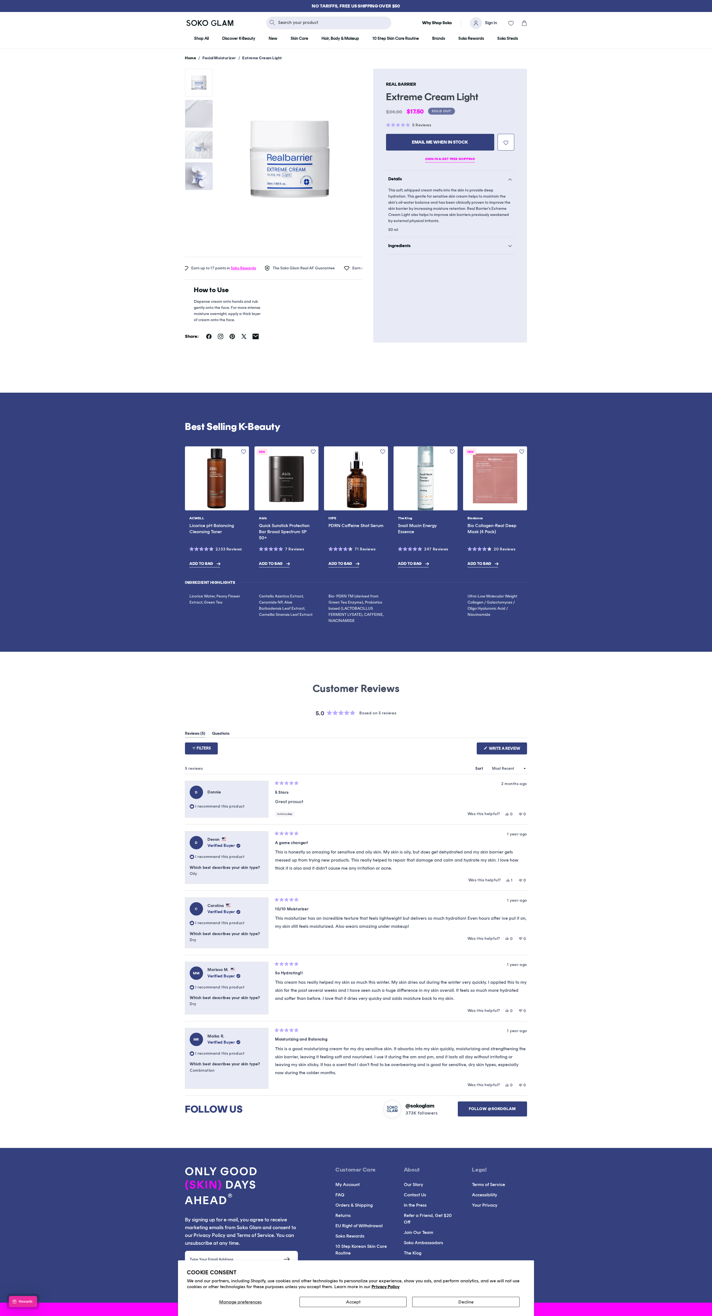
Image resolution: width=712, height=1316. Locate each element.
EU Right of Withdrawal (359, 1225)
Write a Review (507, 750)
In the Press (415, 1205)
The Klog (412, 1253)
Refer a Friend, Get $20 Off (428, 1219)
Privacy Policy (386, 1286)
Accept (353, 1302)
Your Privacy (484, 1205)
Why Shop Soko (437, 22)
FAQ (339, 1194)
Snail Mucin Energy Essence (417, 528)
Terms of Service (488, 1184)
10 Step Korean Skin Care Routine (361, 1250)
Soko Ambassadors (423, 1242)
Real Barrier (401, 84)
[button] (520, 23)
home (190, 58)
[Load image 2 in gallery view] (199, 114)
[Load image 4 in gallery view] (199, 176)
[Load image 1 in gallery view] (199, 83)
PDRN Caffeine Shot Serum (356, 525)
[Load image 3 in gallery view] (199, 145)
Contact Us (415, 1194)
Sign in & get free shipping (450, 159)
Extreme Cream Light (262, 58)
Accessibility (484, 1194)
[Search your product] (272, 22)
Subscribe (286, 1259)
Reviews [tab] (195, 734)
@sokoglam (420, 1106)
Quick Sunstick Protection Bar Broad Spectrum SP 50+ (284, 531)
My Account (347, 1184)
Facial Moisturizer (219, 58)
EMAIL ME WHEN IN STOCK (440, 142)
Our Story (413, 1184)
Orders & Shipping (354, 1205)
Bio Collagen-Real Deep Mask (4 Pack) (492, 528)
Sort (479, 768)
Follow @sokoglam (492, 1108)
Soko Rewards (216, 268)
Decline (466, 1302)
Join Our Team (418, 1232)
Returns (343, 1215)
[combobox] (328, 23)
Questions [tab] (220, 734)
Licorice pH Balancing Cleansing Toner (211, 528)
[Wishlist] (507, 23)
